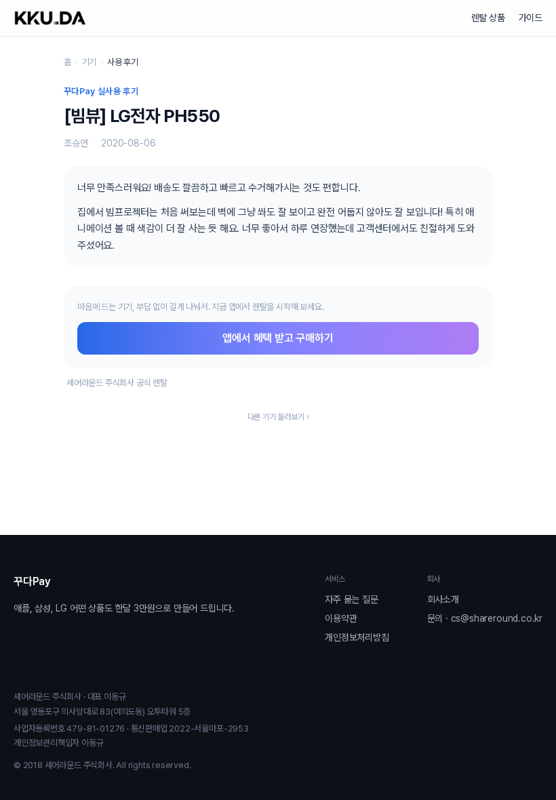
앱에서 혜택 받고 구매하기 (277, 338)
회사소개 (443, 599)
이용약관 (341, 618)
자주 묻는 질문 (351, 599)
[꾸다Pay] (50, 17)
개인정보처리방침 (357, 637)
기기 (89, 62)
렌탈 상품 (488, 17)
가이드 (530, 17)
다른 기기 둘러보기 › (278, 417)
